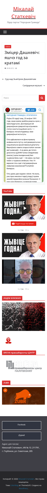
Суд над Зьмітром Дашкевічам (20, 79)
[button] (27, 230)
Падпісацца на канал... (25, 223)
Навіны (8, 47)
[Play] (24, 208)
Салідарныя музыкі (32, 85)
